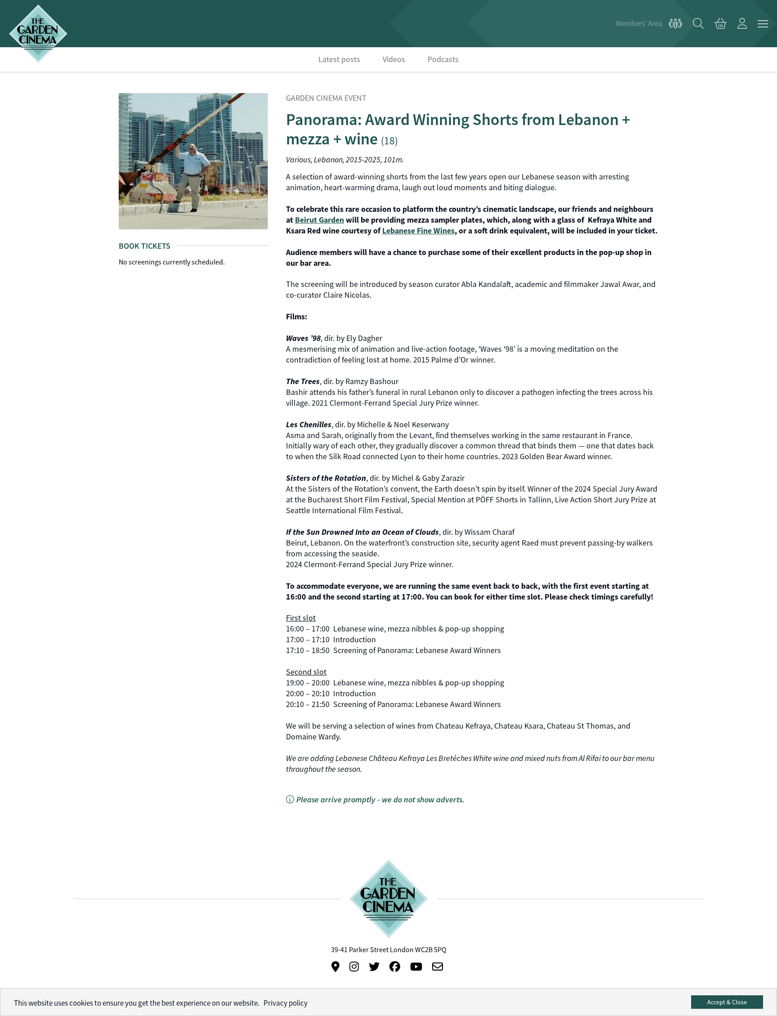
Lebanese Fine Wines (418, 230)
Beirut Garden (319, 220)
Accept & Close (727, 1002)
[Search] (698, 24)
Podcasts (443, 59)
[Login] (742, 24)
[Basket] (720, 24)
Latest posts (339, 59)
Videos (394, 59)
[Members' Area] (649, 24)
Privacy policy (285, 1003)
